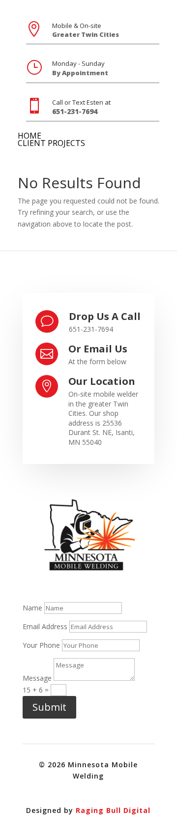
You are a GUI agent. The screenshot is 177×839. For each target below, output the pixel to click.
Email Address (45, 626)
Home (29, 135)
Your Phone (41, 645)
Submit (49, 707)
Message (37, 678)
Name (32, 607)
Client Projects (51, 143)
